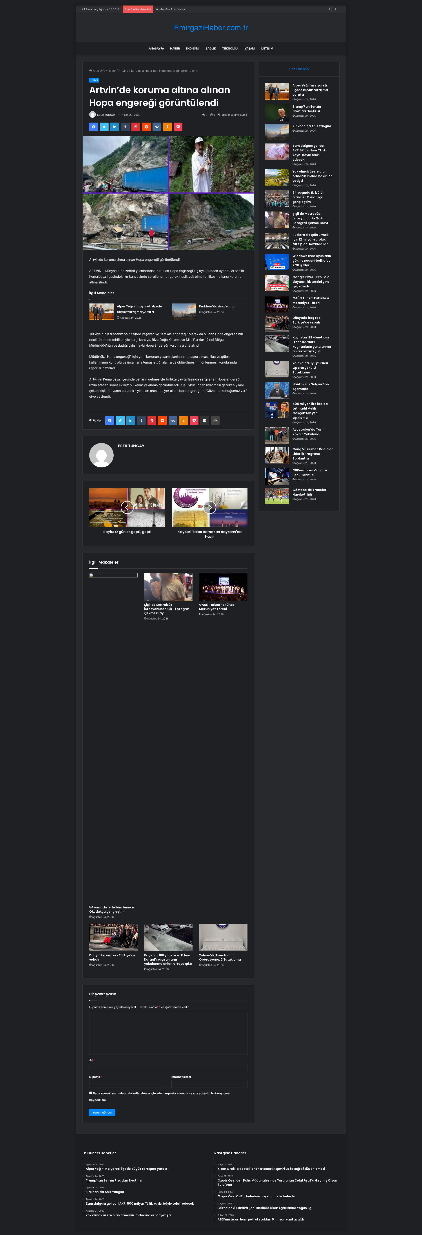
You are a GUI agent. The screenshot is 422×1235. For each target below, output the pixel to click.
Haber (175, 48)
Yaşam (250, 48)
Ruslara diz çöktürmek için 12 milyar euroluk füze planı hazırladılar (311, 239)
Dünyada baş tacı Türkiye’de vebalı (112, 957)
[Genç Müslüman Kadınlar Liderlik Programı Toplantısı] (277, 455)
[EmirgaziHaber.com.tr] (211, 27)
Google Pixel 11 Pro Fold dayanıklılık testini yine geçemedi (311, 282)
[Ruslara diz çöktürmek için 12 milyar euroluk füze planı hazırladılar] (277, 241)
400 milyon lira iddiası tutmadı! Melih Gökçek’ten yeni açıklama (310, 411)
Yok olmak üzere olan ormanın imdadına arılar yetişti (312, 176)
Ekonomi (193, 48)
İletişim (267, 48)
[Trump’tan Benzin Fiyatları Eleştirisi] (277, 112)
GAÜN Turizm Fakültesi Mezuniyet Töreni (217, 607)
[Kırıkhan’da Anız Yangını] (184, 311)
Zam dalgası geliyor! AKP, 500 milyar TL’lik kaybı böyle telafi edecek (201, 9)
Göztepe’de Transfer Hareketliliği (309, 492)
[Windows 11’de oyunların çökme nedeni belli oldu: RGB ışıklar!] (277, 262)
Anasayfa (156, 48)
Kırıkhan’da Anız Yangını (218, 306)
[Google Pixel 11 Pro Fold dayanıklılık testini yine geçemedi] (277, 283)
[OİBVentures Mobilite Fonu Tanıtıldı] (277, 476)
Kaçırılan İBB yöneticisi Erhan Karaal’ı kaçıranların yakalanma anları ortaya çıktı (168, 959)
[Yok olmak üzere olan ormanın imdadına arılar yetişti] (277, 177)
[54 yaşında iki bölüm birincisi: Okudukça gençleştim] (113, 738)
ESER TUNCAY (106, 114)
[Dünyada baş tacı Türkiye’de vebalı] (113, 937)
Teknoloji (230, 48)
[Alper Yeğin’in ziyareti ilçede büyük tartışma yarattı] (101, 311)
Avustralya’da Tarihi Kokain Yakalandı (309, 431)
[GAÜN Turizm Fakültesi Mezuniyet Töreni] (223, 586)
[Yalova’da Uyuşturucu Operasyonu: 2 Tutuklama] (223, 937)
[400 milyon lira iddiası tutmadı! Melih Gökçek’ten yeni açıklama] (277, 410)
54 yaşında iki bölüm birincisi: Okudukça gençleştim (112, 909)
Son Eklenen (299, 69)
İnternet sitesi (181, 1077)
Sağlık (211, 48)
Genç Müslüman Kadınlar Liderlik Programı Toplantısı (313, 454)
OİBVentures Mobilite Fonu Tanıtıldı (310, 472)
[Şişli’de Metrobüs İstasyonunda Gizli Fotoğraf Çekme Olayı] (168, 586)
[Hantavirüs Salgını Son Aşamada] (277, 390)
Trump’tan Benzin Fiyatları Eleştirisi (307, 108)
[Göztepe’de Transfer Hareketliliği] (277, 496)
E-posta (95, 1077)
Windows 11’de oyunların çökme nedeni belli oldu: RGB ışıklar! (312, 260)
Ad (92, 1060)
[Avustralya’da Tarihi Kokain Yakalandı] (277, 435)
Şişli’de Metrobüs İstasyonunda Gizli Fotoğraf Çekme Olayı (166, 609)
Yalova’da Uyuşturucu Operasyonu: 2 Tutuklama (220, 957)
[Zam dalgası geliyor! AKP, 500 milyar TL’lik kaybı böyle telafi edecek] (277, 151)
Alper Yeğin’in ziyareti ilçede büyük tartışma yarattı (310, 90)
